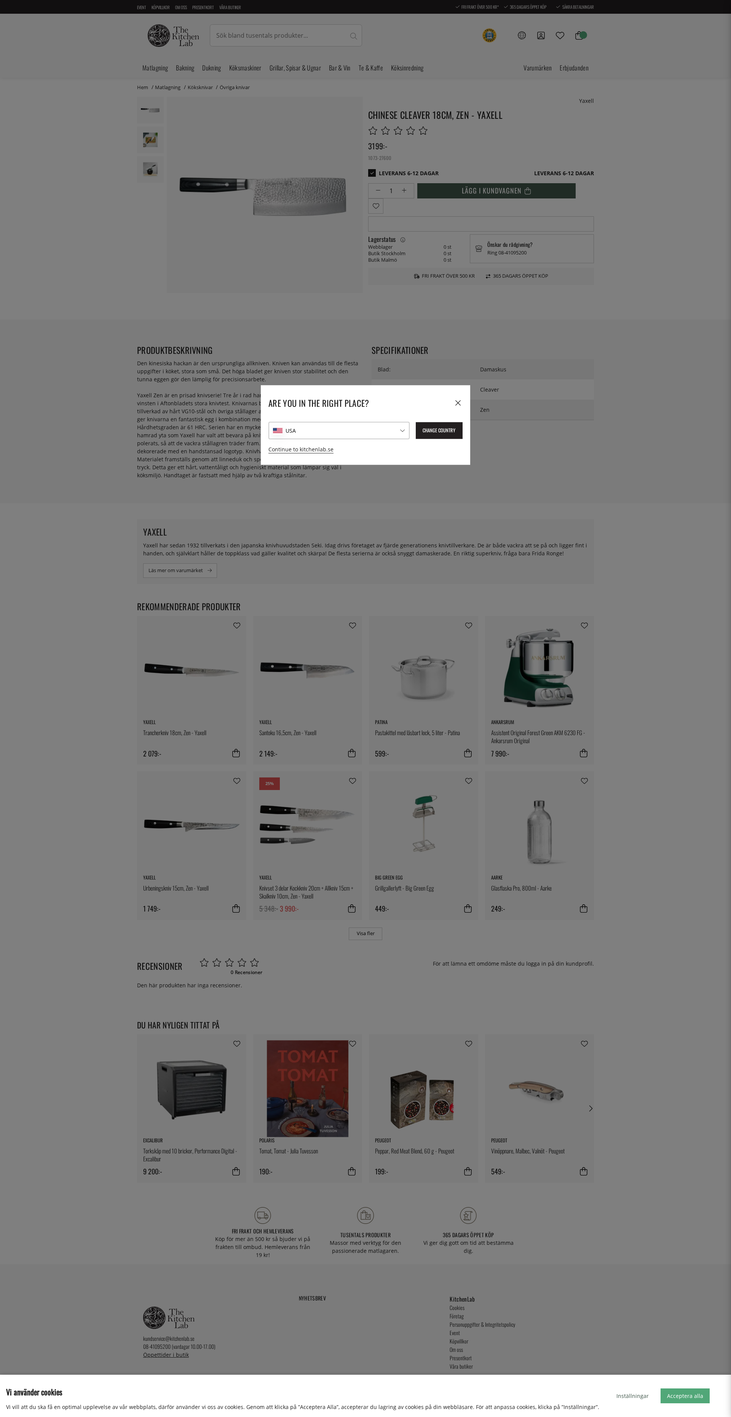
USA (291, 430)
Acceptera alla (685, 1395)
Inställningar (632, 1395)
